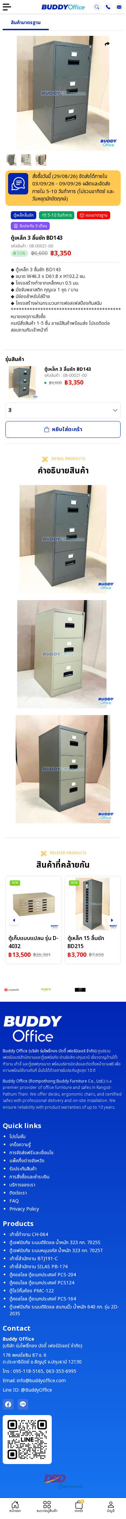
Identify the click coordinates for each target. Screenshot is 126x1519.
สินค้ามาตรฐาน (26, 22)
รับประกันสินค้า (23, 1168)
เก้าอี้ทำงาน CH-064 (28, 1234)
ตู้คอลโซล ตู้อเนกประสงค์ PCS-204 (42, 1274)
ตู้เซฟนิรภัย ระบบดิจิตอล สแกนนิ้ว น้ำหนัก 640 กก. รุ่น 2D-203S (64, 1310)
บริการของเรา (22, 1184)
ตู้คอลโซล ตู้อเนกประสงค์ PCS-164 (42, 1298)
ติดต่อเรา (18, 1192)
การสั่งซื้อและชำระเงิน (29, 1176)
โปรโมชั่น (17, 1136)
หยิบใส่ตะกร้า (67, 429)
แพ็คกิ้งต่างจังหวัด (26, 1160)
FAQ (14, 1201)
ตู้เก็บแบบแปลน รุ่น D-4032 (33, 942)
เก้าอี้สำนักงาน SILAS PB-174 (38, 1266)
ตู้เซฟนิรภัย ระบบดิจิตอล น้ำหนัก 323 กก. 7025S (54, 1242)
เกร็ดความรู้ (20, 1144)
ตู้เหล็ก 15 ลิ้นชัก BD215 (86, 942)
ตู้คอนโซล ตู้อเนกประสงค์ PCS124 (41, 1282)
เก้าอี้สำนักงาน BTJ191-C (33, 1258)
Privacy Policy (24, 1209)
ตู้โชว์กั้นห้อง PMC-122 (31, 1290)
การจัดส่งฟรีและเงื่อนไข (31, 1152)
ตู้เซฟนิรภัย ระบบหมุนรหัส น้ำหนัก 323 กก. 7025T (56, 1250)
